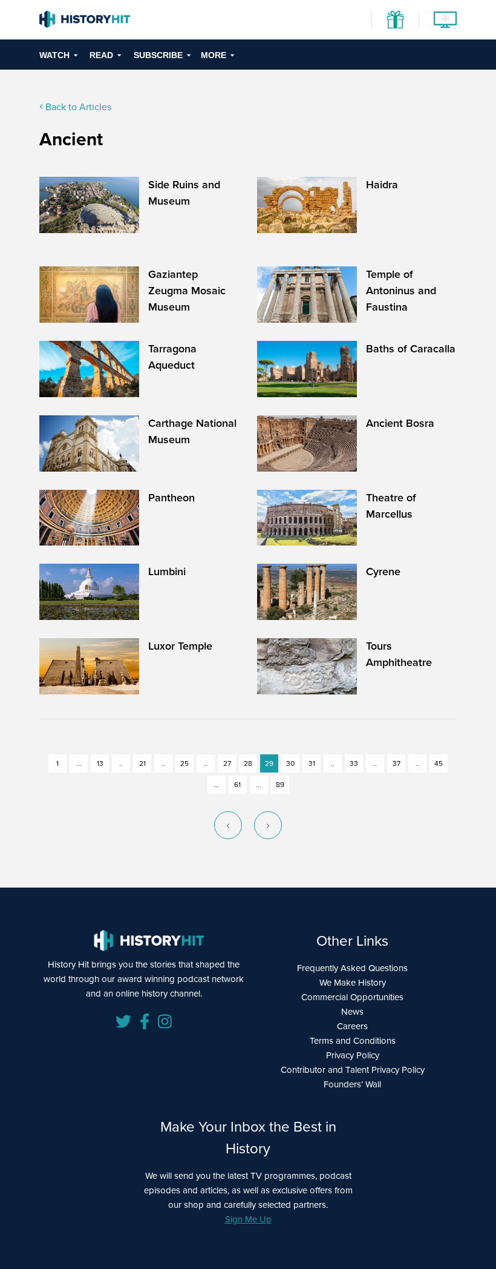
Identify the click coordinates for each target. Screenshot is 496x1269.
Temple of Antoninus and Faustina (401, 290)
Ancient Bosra (400, 423)
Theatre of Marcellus (391, 506)
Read (101, 55)
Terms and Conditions (353, 1040)
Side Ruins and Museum (184, 193)
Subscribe (158, 55)
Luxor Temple (180, 646)
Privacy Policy (352, 1055)
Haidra (382, 185)
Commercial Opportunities (352, 997)
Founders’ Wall (352, 1084)
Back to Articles (77, 107)
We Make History (352, 982)
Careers (352, 1026)
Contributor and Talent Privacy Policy (353, 1069)
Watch (54, 55)
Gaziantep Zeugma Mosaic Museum (187, 290)
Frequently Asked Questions (352, 968)
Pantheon (171, 498)
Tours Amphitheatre (399, 654)
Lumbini (167, 571)
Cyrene (383, 571)
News (352, 1011)
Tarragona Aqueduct (172, 357)
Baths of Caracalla (410, 349)
